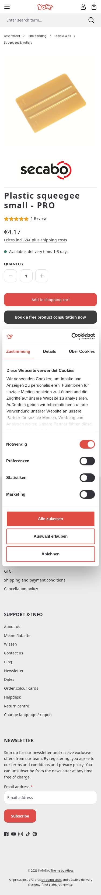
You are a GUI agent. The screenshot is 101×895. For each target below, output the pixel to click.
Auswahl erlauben (51, 536)
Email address (18, 786)
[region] (50, 102)
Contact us (13, 653)
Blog (8, 661)
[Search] (91, 20)
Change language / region (28, 714)
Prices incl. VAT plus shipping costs (35, 239)
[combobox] (41, 20)
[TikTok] (28, 834)
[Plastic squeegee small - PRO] (50, 102)
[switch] (87, 461)
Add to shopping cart (51, 299)
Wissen (10, 644)
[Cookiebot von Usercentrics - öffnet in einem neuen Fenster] (72, 336)
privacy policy (71, 764)
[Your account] (83, 6)
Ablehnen (50, 554)
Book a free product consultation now (50, 317)
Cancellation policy (21, 588)
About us (12, 626)
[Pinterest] (35, 834)
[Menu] (7, 6)
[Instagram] (20, 834)
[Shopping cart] (94, 6)
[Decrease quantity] (10, 275)
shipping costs (51, 880)
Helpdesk (12, 697)
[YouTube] (13, 834)
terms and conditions (30, 764)
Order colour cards (21, 688)
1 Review (39, 218)
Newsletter (14, 670)
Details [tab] (49, 351)
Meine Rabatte (17, 635)
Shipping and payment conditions (34, 580)
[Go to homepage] (45, 6)
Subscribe (20, 816)
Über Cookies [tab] (82, 351)
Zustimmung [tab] (18, 351)
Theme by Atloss (62, 870)
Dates (9, 679)
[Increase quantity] (41, 275)
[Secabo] (56, 170)
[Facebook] (6, 834)
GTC (7, 571)
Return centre (16, 706)
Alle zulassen (50, 518)
